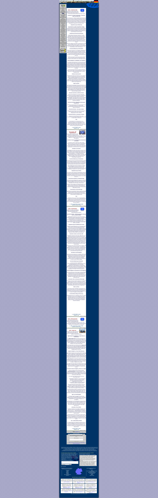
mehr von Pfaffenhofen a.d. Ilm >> (67, 487)
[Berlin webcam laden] (82, 10)
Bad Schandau (92, 475)
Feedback (63, 37)
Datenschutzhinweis (63, 42)
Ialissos (67, 472)
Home (63, 7)
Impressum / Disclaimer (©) (63, 46)
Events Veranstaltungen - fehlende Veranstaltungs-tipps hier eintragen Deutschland (63, 26)
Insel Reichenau (92, 471)
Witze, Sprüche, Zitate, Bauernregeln (63, 33)
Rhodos (67, 471)
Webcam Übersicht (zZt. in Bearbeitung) (63, 18)
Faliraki (67, 473)
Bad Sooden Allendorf (67, 474)
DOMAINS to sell (63, 40)
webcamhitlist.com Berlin (63, 9)
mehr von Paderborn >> (92, 487)
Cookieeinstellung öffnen (63, 44)
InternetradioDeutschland (63, 35)
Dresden (92, 473)
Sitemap (63, 41)
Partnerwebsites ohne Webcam (63, 39)
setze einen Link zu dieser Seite (63, 23)
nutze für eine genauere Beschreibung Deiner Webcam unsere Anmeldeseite (77, 443)
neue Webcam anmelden (63, 16)
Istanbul (67, 475)
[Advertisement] (82, 6)
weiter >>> (78, 431)
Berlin (92, 470)
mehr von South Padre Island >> (80, 482)
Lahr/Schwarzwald (92, 473)
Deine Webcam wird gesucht (63, 31)
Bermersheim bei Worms (92, 472)
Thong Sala (67, 470)
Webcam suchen (63, 12)
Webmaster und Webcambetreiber (63, 20)
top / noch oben (63, 466)
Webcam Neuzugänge (63, 11)
